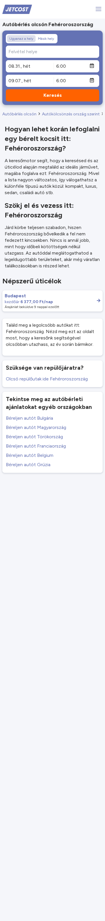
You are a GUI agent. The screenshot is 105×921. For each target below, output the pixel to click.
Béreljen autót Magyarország (36, 427)
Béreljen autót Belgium (29, 455)
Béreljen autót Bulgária (29, 418)
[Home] (17, 9)
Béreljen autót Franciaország (36, 446)
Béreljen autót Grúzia (28, 464)
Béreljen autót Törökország (34, 436)
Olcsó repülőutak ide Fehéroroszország (47, 379)
